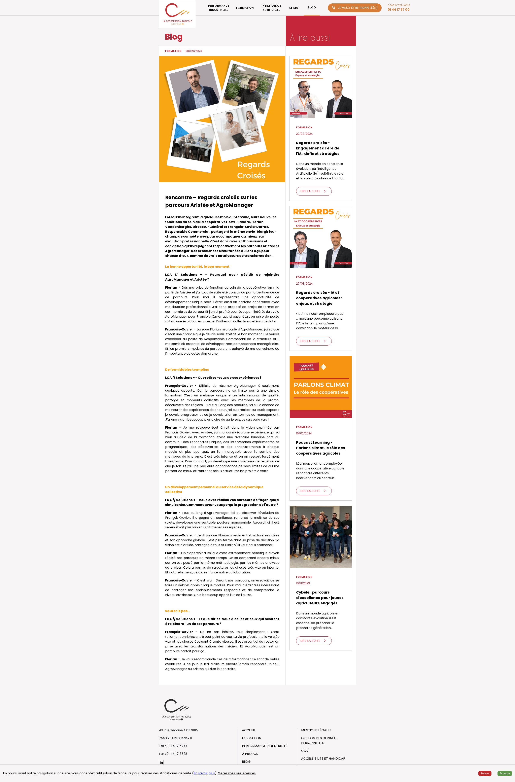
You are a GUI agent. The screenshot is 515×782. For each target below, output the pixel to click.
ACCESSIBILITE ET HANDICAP (323, 758)
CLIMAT (294, 8)
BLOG (312, 7)
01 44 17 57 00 (399, 9)
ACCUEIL (248, 730)
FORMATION (245, 8)
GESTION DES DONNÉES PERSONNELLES (319, 740)
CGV (304, 750)
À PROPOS (250, 753)
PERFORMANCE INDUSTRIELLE (218, 8)
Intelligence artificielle (271, 8)
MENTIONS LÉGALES (316, 730)
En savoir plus (204, 773)
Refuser (484, 773)
